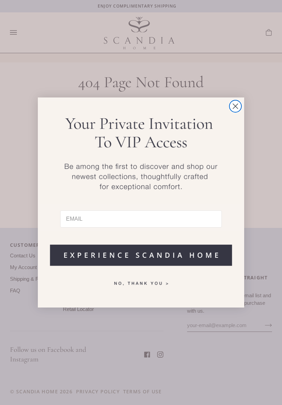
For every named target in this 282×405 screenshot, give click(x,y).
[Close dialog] (235, 106)
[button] (141, 252)
